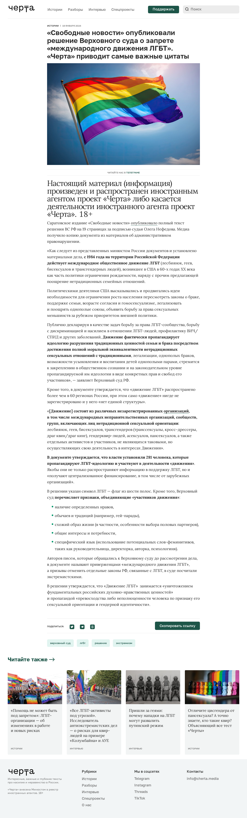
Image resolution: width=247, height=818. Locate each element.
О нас (86, 805)
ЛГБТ (82, 643)
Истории (54, 9)
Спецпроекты (122, 9)
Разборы (75, 9)
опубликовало (144, 222)
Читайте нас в (123, 172)
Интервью (97, 9)
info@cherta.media (203, 779)
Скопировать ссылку (177, 626)
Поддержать (163, 9)
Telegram (142, 778)
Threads (141, 792)
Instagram (142, 785)
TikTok (139, 798)
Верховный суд (60, 643)
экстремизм (124, 643)
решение (101, 643)
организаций (176, 411)
